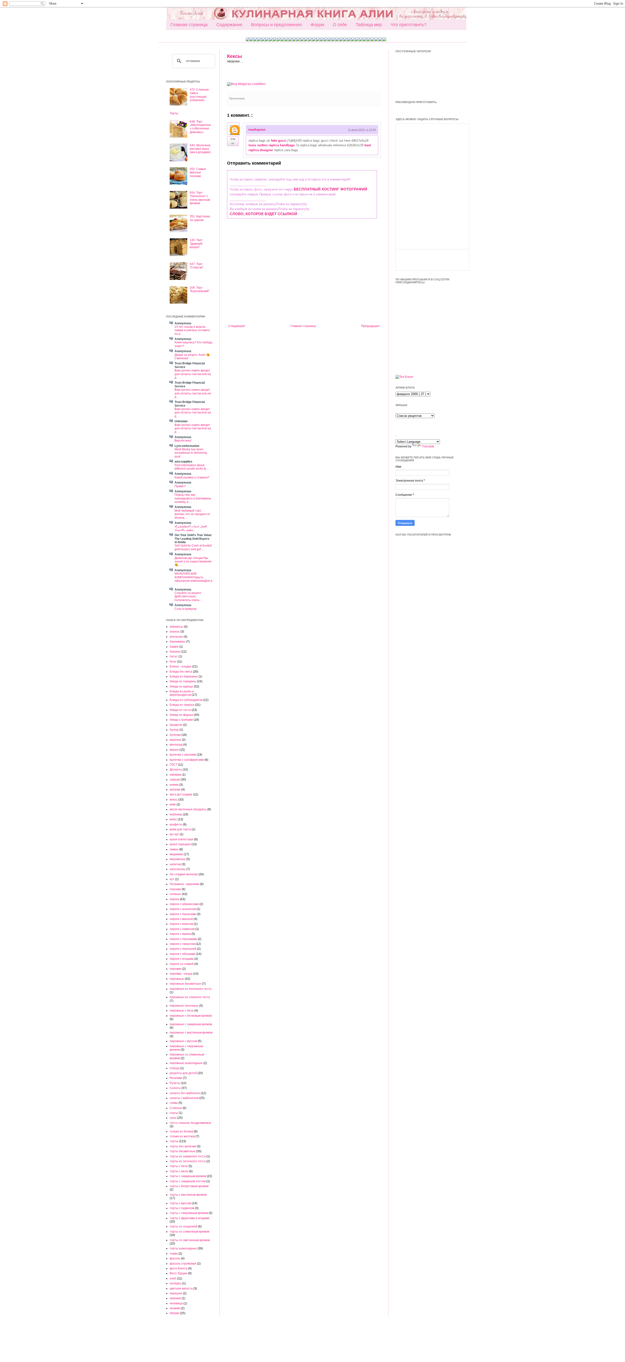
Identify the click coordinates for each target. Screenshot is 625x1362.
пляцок (174, 1068)
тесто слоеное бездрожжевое (190, 1123)
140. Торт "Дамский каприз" (196, 243)
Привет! (180, 486)
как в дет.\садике (181, 794)
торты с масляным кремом (188, 1194)
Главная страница (189, 24)
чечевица (176, 1303)
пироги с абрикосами (184, 904)
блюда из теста (180, 710)
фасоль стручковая (183, 1263)
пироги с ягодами (182, 959)
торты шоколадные (183, 1248)
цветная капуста (181, 1288)
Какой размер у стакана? (192, 477)
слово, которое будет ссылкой (263, 214)
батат (174, 656)
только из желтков (182, 1136)
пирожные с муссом (183, 1041)
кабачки (175, 789)
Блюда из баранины (184, 676)
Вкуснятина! (183, 440)
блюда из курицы (181, 686)
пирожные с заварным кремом (191, 1024)
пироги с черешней (183, 948)
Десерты (176, 769)
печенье (175, 894)
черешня (176, 1293)
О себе (340, 24)
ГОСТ (173, 764)
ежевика (175, 774)
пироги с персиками (183, 939)
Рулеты (175, 1083)
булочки (175, 735)
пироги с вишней (181, 919)
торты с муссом (180, 1203)
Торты (174, 113)
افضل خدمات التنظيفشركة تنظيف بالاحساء (191, 528)
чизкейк (175, 1308)
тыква (174, 1253)
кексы (173, 799)
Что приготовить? (409, 24)
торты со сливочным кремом (189, 1231)
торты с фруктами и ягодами (189, 1218)
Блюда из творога (182, 705)
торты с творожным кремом (189, 1213)
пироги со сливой (182, 964)
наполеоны (178, 869)
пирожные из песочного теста (190, 989)
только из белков (181, 1131)
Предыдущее (370, 326)
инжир (174, 784)
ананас (175, 631)
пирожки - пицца (181, 973)
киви (173, 804)
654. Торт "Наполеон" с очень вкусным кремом (200, 198)
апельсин (176, 636)
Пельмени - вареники (184, 884)
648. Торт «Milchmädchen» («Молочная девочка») (200, 127)
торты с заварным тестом (188, 1181)
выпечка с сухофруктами (187, 759)
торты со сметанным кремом (190, 1240)
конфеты (176, 824)
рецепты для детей (183, 1073)
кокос (173, 819)
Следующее (236, 326)
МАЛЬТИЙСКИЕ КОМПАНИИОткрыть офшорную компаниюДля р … (193, 579)
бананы (175, 651)
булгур (174, 729)
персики (175, 889)
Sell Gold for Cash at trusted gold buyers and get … (193, 547)
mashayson (257, 129)
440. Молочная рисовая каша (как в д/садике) (200, 149)
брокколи (176, 725)
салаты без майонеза (185, 1093)
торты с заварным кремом (188, 1176)
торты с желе (179, 1171)
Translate (428, 446)
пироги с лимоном (182, 929)
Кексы (234, 56)
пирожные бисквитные (185, 983)
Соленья (176, 1108)
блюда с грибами (181, 719)
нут (172, 879)
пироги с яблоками (182, 954)
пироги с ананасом (183, 909)
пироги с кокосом (181, 924)
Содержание (229, 24)
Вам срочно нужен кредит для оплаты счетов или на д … (193, 374)
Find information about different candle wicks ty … (192, 467)
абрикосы (176, 626)
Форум (317, 24)
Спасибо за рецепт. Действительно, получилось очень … (189, 596)
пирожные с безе (182, 1010)
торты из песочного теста (188, 1161)
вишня (174, 749)
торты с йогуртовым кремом (189, 1186)
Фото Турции (178, 1273)
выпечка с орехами (183, 754)
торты (174, 1141)
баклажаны (177, 641)
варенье (175, 739)
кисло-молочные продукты (188, 809)
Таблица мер (369, 24)
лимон (174, 849)
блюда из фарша (181, 715)
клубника (176, 814)
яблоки (174, 1313)
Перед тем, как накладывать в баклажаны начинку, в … (193, 498)
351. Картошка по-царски (200, 218)
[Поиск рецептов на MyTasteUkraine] (404, 377)
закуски (175, 779)
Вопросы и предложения (276, 24)
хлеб (173, 1278)
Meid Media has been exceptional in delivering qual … (191, 453)
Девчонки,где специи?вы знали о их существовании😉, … (193, 561)
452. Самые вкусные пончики (198, 172)
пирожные (177, 979)
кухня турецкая (180, 844)
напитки (175, 864)
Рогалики (176, 1078)
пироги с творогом (182, 944)
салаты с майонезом (184, 1098)
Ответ (232, 141)
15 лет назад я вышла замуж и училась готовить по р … (192, 330)
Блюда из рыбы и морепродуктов (182, 693)
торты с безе (179, 1166)
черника (175, 1298)
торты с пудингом (182, 1208)
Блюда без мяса (181, 671)
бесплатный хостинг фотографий (330, 189)
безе (173, 661)
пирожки (175, 969)
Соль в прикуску (186, 609)
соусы (174, 1113)
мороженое (178, 859)
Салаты (175, 1088)
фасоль (175, 1258)
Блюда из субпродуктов (186, 700)
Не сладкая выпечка (184, 874)
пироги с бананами (183, 914)
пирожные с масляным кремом (191, 1032)
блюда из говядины (183, 681)
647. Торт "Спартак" (196, 265)
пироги (174, 899)
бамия (174, 646)
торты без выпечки (183, 1146)
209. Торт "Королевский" (199, 289)
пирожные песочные (184, 1005)
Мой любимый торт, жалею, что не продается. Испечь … (192, 514)
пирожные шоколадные (186, 1063)
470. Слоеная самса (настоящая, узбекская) (199, 95)
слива (174, 1103)
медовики (176, 854)
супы (173, 1117)
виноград (176, 744)
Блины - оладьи (180, 666)
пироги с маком (180, 934)
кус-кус (174, 834)
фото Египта (178, 1268)
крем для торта (180, 829)
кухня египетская (181, 839)
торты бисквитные (182, 1151)
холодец (175, 1283)
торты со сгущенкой (183, 1226)
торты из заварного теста (188, 1156)
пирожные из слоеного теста (190, 997)
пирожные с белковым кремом (191, 1015)
